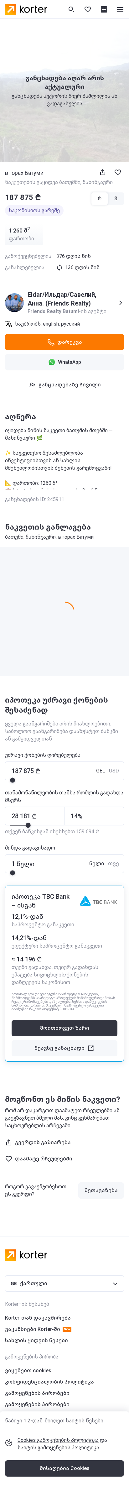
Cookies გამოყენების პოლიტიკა (58, 1440)
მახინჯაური (98, 182)
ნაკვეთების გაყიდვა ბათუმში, (44, 182)
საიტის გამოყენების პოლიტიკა (58, 1448)
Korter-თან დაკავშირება (38, 1318)
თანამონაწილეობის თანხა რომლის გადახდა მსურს (64, 796)
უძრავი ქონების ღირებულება (42, 755)
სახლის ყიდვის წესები (36, 1340)
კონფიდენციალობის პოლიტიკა (49, 1382)
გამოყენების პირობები (37, 1393)
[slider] (12, 779)
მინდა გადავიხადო (30, 848)
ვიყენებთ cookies (28, 1371)
